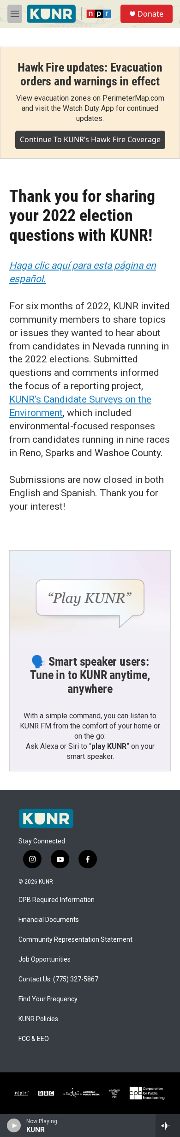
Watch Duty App (88, 108)
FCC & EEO (33, 1038)
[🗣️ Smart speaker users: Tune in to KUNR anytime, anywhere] (90, 596)
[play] (14, 1125)
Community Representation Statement (75, 939)
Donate (150, 14)
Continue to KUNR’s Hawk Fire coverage (90, 139)
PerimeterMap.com (133, 98)
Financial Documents (48, 919)
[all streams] (168, 1125)
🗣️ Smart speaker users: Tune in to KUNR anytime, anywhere (90, 675)
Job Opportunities (44, 959)
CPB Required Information (56, 899)
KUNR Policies (38, 1019)
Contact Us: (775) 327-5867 (58, 979)
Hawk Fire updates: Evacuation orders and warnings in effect (90, 74)
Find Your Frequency (48, 999)
